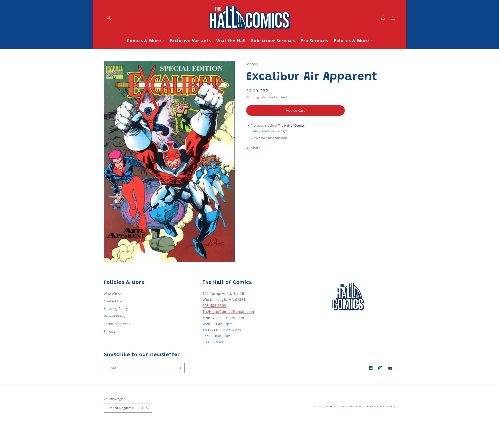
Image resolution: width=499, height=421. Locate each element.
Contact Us (112, 301)
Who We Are (113, 293)
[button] (109, 18)
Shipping (252, 97)
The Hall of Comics (336, 406)
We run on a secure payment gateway (372, 406)
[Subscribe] (179, 368)
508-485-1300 (214, 305)
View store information (269, 138)
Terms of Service (117, 324)
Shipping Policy (116, 308)
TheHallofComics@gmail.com (228, 311)
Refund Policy (115, 316)
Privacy (109, 331)
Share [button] (255, 148)
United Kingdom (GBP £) (126, 408)
